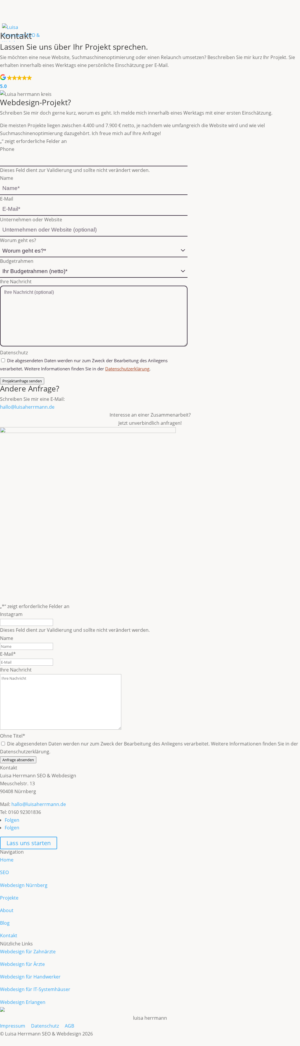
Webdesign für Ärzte (22, 964)
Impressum (12, 1026)
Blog (5, 923)
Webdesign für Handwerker (30, 976)
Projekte (9, 898)
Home (6, 860)
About (6, 910)
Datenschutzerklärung (127, 369)
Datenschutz (45, 1026)
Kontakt (8, 935)
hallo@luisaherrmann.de (27, 407)
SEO (4, 872)
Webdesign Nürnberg (23, 885)
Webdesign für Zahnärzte (28, 951)
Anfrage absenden (18, 759)
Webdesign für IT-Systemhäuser (35, 989)
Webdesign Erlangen (22, 1002)
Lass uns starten (28, 843)
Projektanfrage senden (22, 381)
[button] (150, 82)
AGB (69, 1026)
